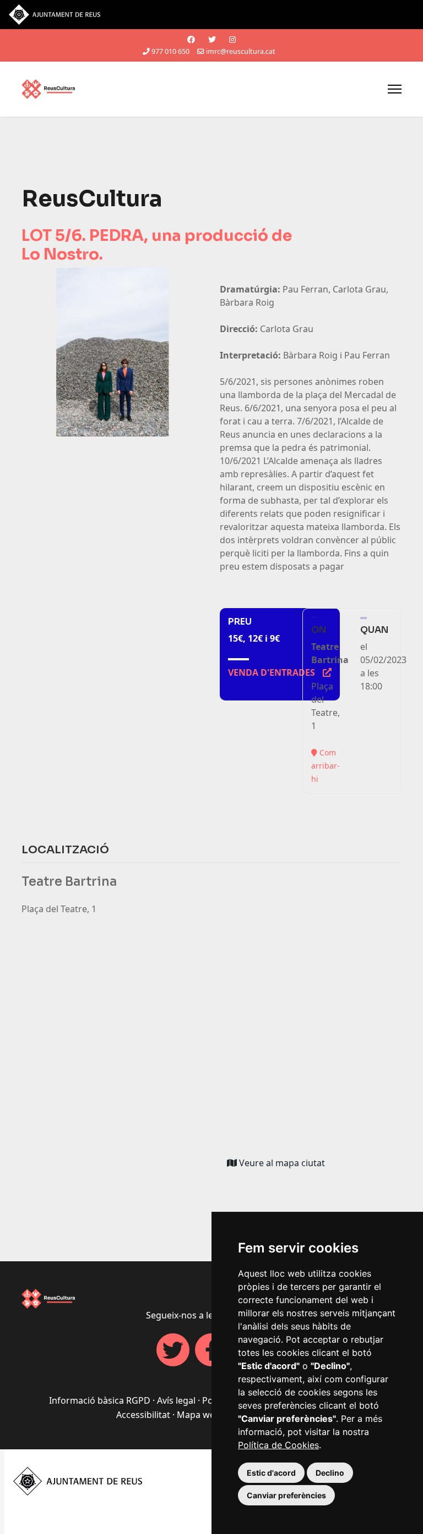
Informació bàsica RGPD (99, 1400)
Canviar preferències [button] (286, 1495)
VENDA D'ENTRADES (280, 672)
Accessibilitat (143, 1415)
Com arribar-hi (325, 765)
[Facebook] (191, 39)
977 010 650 (170, 51)
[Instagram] (232, 39)
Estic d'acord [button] (271, 1472)
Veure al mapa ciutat (284, 1165)
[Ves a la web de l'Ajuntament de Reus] (211, 14)
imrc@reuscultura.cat (240, 51)
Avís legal (176, 1400)
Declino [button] (330, 1472)
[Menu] (395, 89)
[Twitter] (212, 39)
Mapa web (198, 1415)
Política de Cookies (278, 1444)
